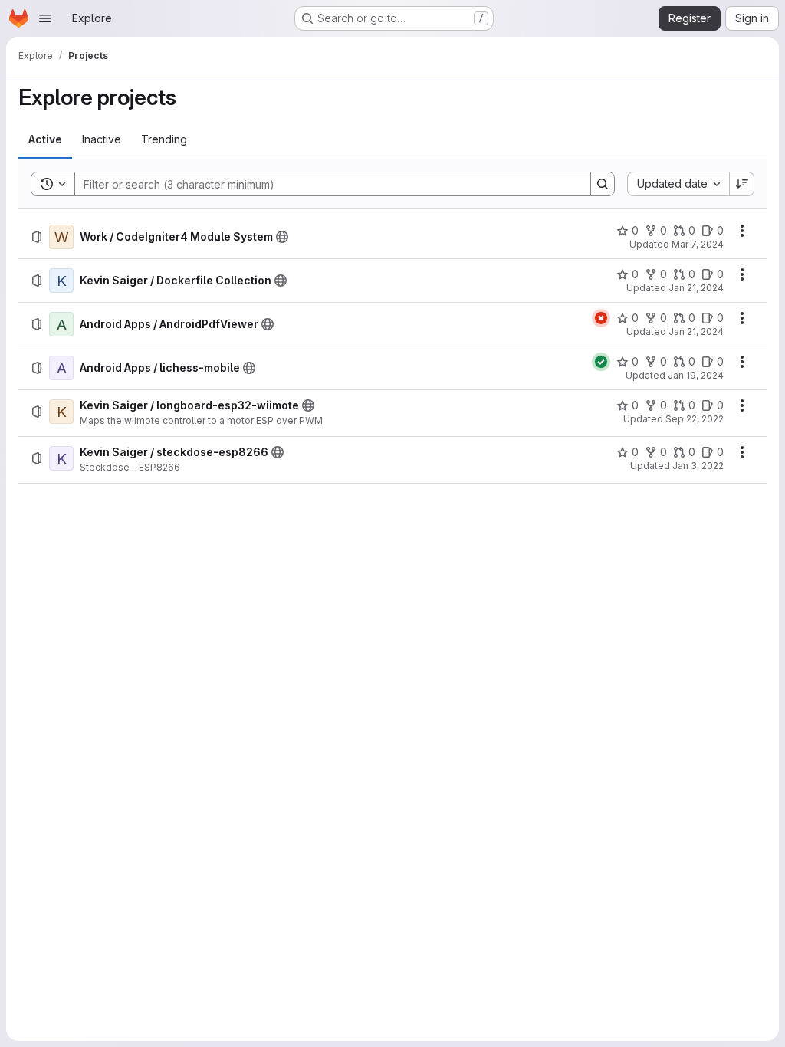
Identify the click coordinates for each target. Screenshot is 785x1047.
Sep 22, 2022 (694, 419)
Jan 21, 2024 (696, 288)
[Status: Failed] (601, 318)
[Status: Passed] (601, 362)
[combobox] (678, 184)
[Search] (602, 184)
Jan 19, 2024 (696, 375)
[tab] (45, 139)
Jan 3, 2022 (698, 465)
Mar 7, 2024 (698, 244)
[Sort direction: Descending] (742, 184)
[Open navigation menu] (45, 18)
